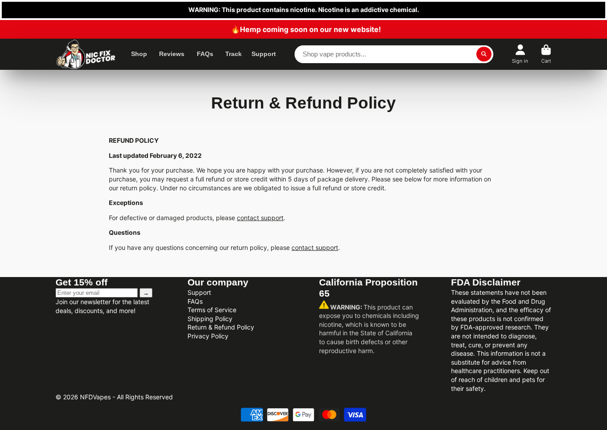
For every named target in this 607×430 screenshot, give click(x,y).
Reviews (171, 53)
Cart (546, 54)
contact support (260, 217)
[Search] (483, 54)
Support (264, 53)
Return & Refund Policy (221, 327)
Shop (139, 53)
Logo (86, 54)
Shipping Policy (210, 318)
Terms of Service (212, 309)
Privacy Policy (208, 336)
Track (233, 53)
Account (520, 54)
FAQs (205, 53)
